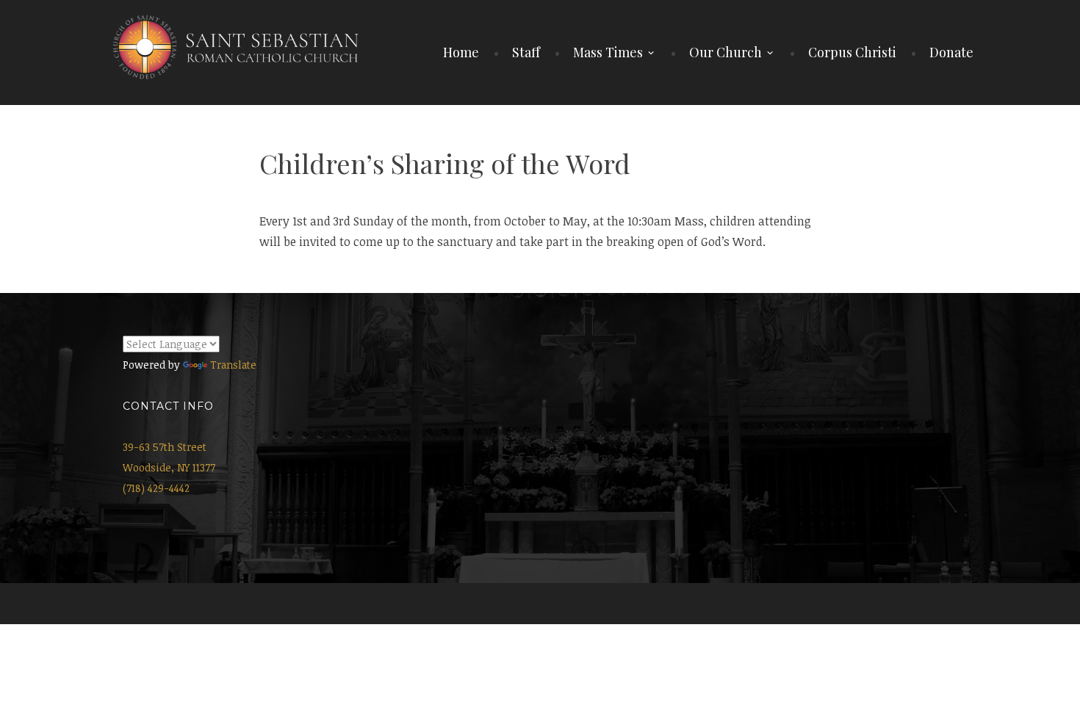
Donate (951, 52)
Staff (526, 52)
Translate (233, 365)
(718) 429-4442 (156, 488)
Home (461, 52)
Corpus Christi (852, 52)
